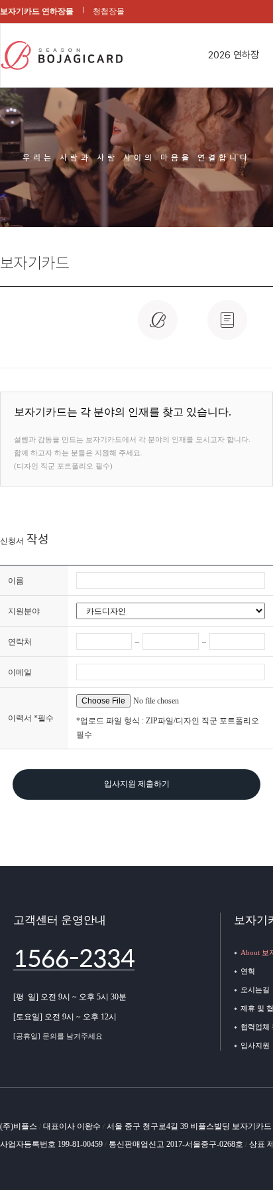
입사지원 (255, 1045)
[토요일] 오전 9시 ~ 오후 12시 (65, 1016)
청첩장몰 (109, 11)
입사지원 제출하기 (137, 783)
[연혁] (227, 327)
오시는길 (255, 990)
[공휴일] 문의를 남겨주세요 (58, 1036)
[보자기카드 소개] (158, 327)
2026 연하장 (233, 55)
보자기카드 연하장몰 (37, 11)
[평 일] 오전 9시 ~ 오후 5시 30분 (70, 997)
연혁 (248, 971)
